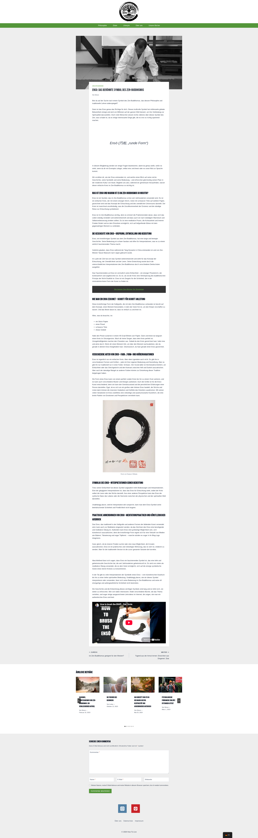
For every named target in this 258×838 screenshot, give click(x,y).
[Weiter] (178, 700)
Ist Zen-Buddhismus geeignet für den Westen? (106, 654)
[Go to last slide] (79, 700)
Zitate (115, 25)
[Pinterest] (135, 808)
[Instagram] (122, 808)
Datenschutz (128, 821)
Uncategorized (98, 86)
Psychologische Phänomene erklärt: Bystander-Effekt (168, 700)
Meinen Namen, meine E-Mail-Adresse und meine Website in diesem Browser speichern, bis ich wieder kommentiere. (130, 785)
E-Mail (120, 779)
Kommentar (95, 752)
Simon (97, 95)
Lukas (111, 704)
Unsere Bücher (154, 25)
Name (93, 779)
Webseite (148, 779)
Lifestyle (126, 25)
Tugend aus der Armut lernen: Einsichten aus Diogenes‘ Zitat (152, 655)
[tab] (124, 726)
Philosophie (102, 25)
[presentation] (87, 685)
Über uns (139, 25)
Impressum (139, 821)
